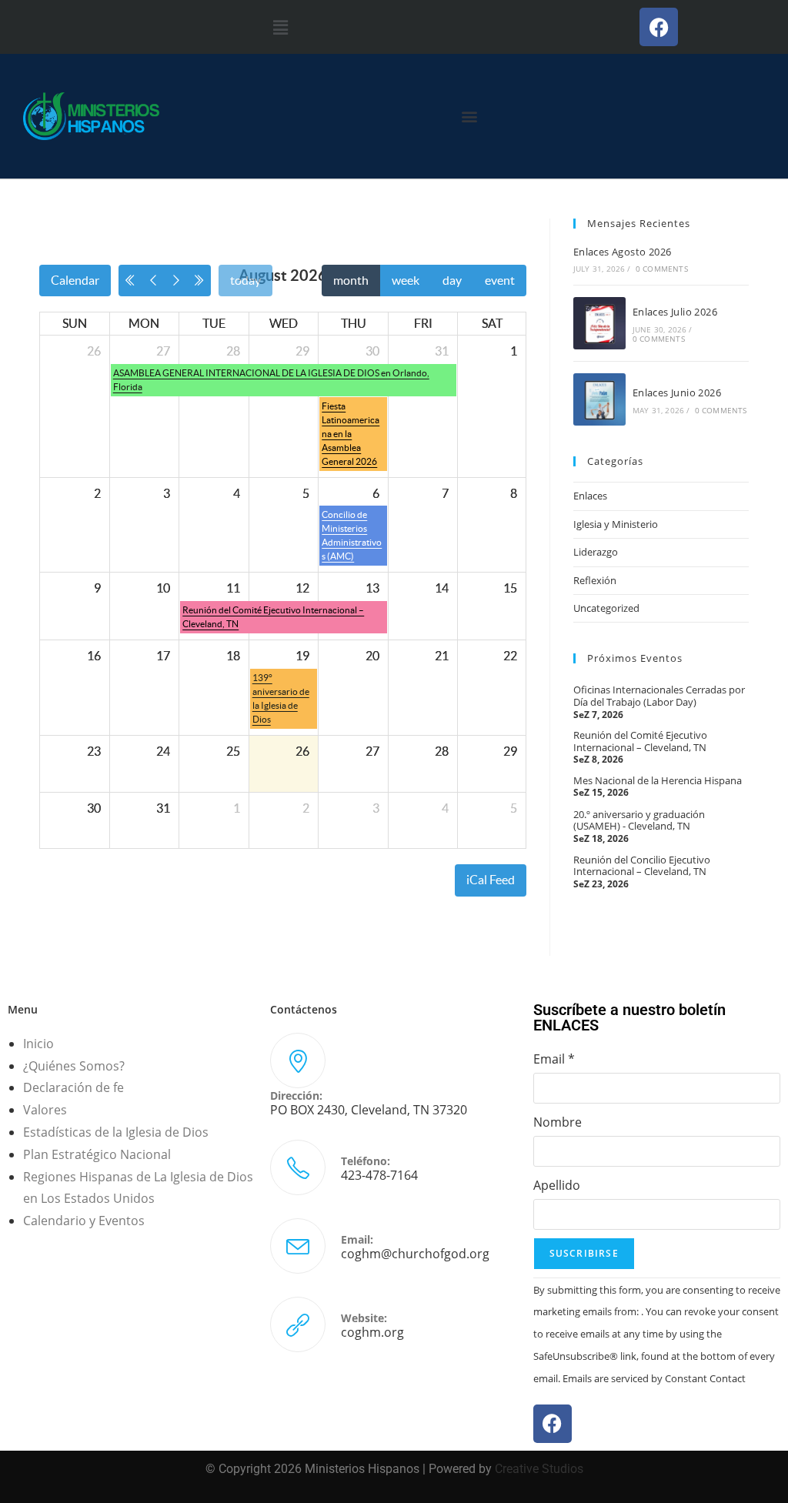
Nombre (557, 1122)
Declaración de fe (73, 1087)
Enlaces (590, 496)
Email (554, 1058)
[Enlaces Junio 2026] (599, 399)
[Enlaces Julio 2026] (599, 323)
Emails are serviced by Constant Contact (654, 1378)
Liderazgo (595, 552)
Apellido (556, 1185)
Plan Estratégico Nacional (97, 1154)
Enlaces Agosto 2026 (622, 252)
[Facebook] (658, 27)
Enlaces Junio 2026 (677, 392)
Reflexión (594, 580)
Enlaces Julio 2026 (675, 312)
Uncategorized (606, 608)
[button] (280, 27)
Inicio (38, 1043)
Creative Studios (539, 1468)
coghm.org (372, 1332)
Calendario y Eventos (84, 1220)
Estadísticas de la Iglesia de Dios (116, 1132)
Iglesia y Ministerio (615, 524)
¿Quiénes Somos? (74, 1065)
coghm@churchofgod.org (415, 1253)
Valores (45, 1109)
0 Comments (662, 268)
